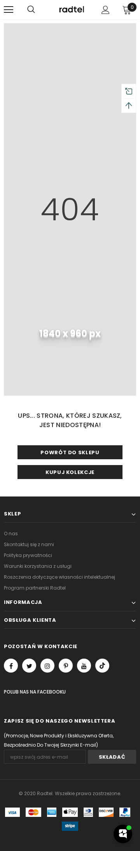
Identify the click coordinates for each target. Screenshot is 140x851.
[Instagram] (47, 666)
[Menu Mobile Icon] (8, 9)
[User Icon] (106, 10)
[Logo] (71, 10)
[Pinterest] (66, 666)
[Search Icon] (31, 10)
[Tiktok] (102, 666)
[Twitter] (29, 666)
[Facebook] (11, 666)
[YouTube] (84, 666)
